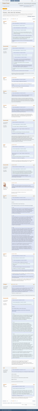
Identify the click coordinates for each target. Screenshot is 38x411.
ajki (4, 367)
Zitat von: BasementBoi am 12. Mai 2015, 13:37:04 (19, 255)
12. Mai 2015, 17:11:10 (14, 298)
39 (15, 18)
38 (14, 18)
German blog (27, 5)
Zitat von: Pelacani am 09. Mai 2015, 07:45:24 (19, 388)
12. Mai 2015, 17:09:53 (14, 284)
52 (17, 18)
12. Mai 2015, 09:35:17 (14, 77)
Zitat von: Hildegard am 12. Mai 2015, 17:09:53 (19, 386)
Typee (4, 182)
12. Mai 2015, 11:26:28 (14, 105)
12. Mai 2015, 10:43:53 (14, 91)
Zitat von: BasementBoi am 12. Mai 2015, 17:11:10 (19, 369)
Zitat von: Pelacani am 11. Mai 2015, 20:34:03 (21, 57)
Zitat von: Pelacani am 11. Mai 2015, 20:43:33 (19, 25)
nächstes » (33, 16)
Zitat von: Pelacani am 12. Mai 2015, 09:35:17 (18, 122)
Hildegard (5, 284)
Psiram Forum (5, 3)
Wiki (24, 5)
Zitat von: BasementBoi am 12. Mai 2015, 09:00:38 (19, 79)
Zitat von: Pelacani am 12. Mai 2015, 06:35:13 (18, 48)
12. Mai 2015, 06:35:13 (14, 21)
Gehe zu (23, 404)
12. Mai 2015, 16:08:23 (14, 253)
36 (12, 18)
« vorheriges (29, 16)
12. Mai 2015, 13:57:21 (14, 144)
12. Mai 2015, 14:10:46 (14, 182)
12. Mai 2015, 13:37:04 (14, 120)
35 (11, 18)
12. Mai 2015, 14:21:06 (14, 195)
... (10, 18)
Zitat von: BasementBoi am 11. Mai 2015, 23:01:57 (19, 107)
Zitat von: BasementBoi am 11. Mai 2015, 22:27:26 (19, 23)
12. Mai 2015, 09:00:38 (14, 46)
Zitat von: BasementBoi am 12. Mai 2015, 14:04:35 (19, 197)
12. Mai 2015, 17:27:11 (14, 384)
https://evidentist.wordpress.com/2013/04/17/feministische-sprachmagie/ (22, 205)
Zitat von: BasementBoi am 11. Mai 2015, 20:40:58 (20, 27)
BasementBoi (5, 46)
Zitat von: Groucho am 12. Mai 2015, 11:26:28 (18, 166)
